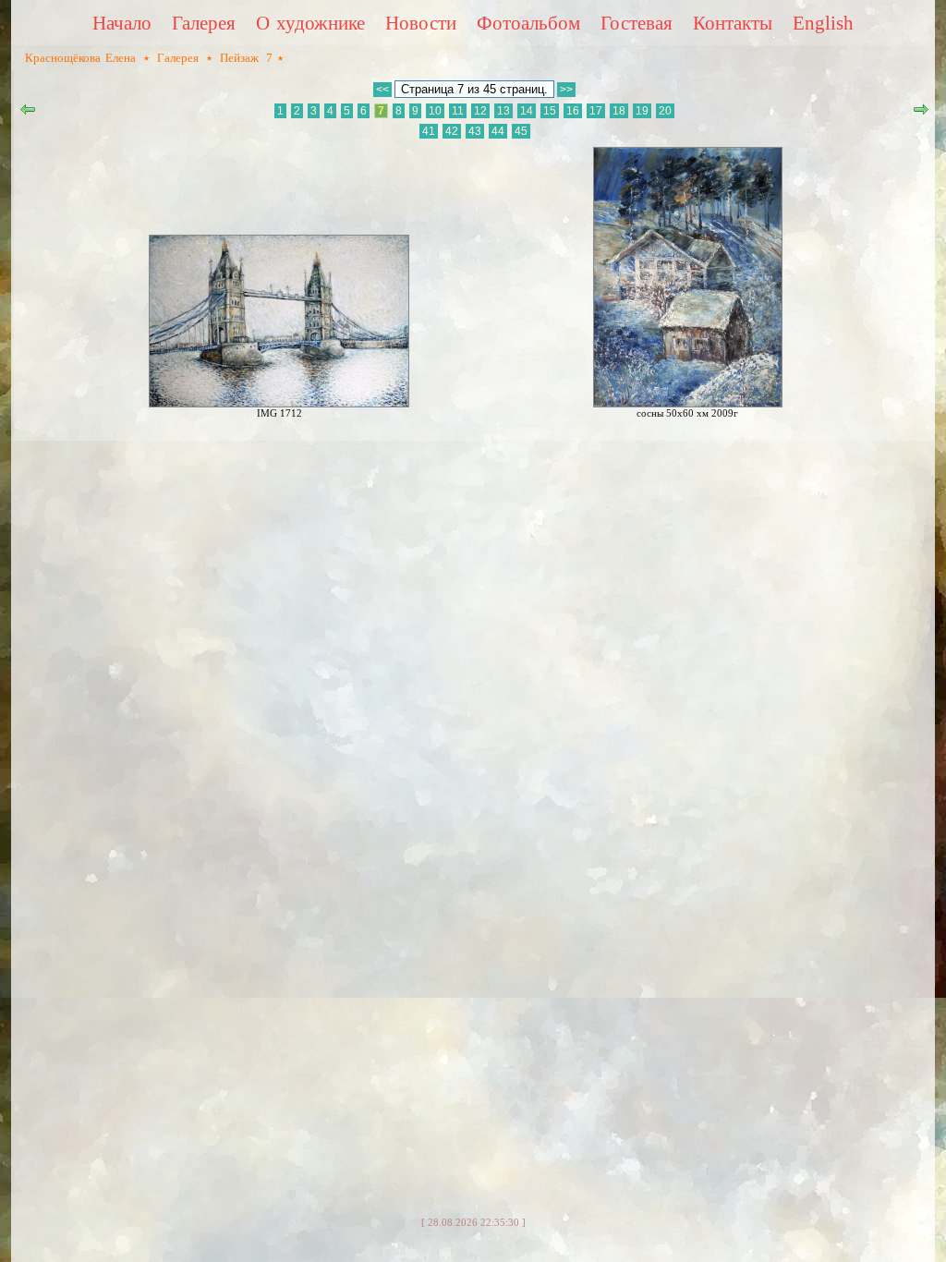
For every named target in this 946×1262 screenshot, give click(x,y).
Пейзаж (239, 58)
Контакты (732, 23)
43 (474, 131)
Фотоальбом (528, 23)
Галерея (204, 23)
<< (382, 89)
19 (642, 110)
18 (618, 110)
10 (435, 110)
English (823, 23)
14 (526, 110)
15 (549, 110)
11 (458, 110)
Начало (122, 23)
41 (428, 131)
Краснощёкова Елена (80, 58)
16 (572, 110)
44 (497, 131)
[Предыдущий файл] (27, 113)
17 (595, 110)
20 (665, 110)
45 (521, 131)
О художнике (310, 23)
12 (480, 110)
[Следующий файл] (921, 113)
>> (566, 89)
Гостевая (636, 23)
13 (503, 110)
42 (451, 131)
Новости (420, 23)
